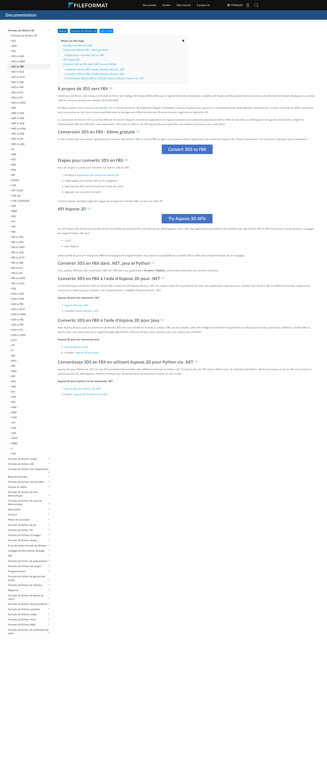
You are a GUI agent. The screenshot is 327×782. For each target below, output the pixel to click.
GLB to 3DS (17, 293)
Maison (63, 31)
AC (12, 149)
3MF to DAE (17, 118)
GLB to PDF (17, 324)
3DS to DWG (18, 61)
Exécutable (14, 509)
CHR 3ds (16, 195)
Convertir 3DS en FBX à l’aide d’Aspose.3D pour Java (95, 73)
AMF (13, 154)
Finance (12, 514)
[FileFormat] (89, 5)
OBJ (13, 386)
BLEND (15, 180)
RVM (14, 407)
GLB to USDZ (18, 335)
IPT (13, 345)
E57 (13, 221)
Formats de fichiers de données (26, 481)
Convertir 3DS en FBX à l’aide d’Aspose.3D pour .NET (95, 69)
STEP (14, 417)
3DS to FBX (17, 66)
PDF (10, 555)
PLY (13, 391)
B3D (13, 164)
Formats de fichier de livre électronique (23, 493)
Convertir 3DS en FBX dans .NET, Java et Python (90, 64)
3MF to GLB (17, 123)
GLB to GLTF (18, 309)
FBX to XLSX (17, 283)
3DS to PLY (17, 92)
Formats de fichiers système (24, 609)
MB (13, 365)
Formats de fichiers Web (22, 624)
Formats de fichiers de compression (28, 469)
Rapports (13, 590)
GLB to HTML (18, 314)
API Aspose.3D (71, 59)
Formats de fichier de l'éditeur (25, 585)
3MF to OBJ (17, 133)
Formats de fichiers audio (22, 458)
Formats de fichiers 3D (21, 30)
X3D (13, 453)
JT (12, 350)
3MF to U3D (18, 144)
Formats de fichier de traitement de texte (28, 631)
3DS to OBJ (17, 82)
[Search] (256, 5)
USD (13, 433)
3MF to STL (17, 138)
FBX (13, 231)
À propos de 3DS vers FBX (77, 45)
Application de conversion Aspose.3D (98, 175)
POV (13, 396)
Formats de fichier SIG (20, 530)
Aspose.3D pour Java (76, 347)
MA (13, 355)
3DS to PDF (17, 87)
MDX (14, 371)
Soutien (166, 5)
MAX (14, 360)
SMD (14, 412)
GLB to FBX (17, 304)
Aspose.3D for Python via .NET (91, 394)
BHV (13, 169)
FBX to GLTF (18, 257)
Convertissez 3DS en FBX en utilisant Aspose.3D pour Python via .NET (105, 78)
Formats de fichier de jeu (22, 525)
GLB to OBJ (17, 319)
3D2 (13, 40)
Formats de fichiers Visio (22, 619)
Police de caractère (19, 519)
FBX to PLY (17, 267)
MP (13, 376)
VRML (14, 443)
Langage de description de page (26, 550)
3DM (14, 46)
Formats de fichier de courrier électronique (25, 502)
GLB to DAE (17, 298)
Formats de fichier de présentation (28, 561)
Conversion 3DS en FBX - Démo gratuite (85, 49)
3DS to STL (17, 97)
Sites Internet (183, 5)
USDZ (14, 438)
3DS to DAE (17, 56)
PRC (13, 402)
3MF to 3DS (17, 113)
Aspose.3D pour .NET (77, 305)
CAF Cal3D (17, 190)
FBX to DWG (18, 247)
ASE (13, 159)
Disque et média (17, 487)
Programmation (17, 571)
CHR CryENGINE (20, 200)
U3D (13, 427)
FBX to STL (17, 273)
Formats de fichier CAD (21, 464)
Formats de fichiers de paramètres (27, 604)
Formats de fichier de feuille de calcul (26, 597)
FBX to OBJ (17, 262)
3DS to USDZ (18, 102)
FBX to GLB (17, 252)
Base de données (18, 476)
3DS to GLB (17, 71)
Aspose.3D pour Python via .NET (83, 388)
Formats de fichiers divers (22, 540)
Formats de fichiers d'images (24, 535)
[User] (248, 5)
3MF (13, 107)
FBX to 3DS (17, 236)
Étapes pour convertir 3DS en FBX (85, 55)
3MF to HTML (18, 128)
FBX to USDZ (18, 278)
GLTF (14, 340)
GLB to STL (17, 329)
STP (13, 422)
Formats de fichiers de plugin (24, 566)
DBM (14, 211)
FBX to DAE (17, 242)
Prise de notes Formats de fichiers (27, 545)
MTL (13, 381)
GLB (13, 288)
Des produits (149, 5)
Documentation (20, 15)
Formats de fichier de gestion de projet (26, 578)
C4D (13, 185)
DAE (13, 205)
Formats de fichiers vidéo (22, 614)
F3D (13, 226)
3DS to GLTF (18, 77)
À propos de (203, 5)
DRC (13, 216)
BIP (13, 174)
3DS (13, 51)
